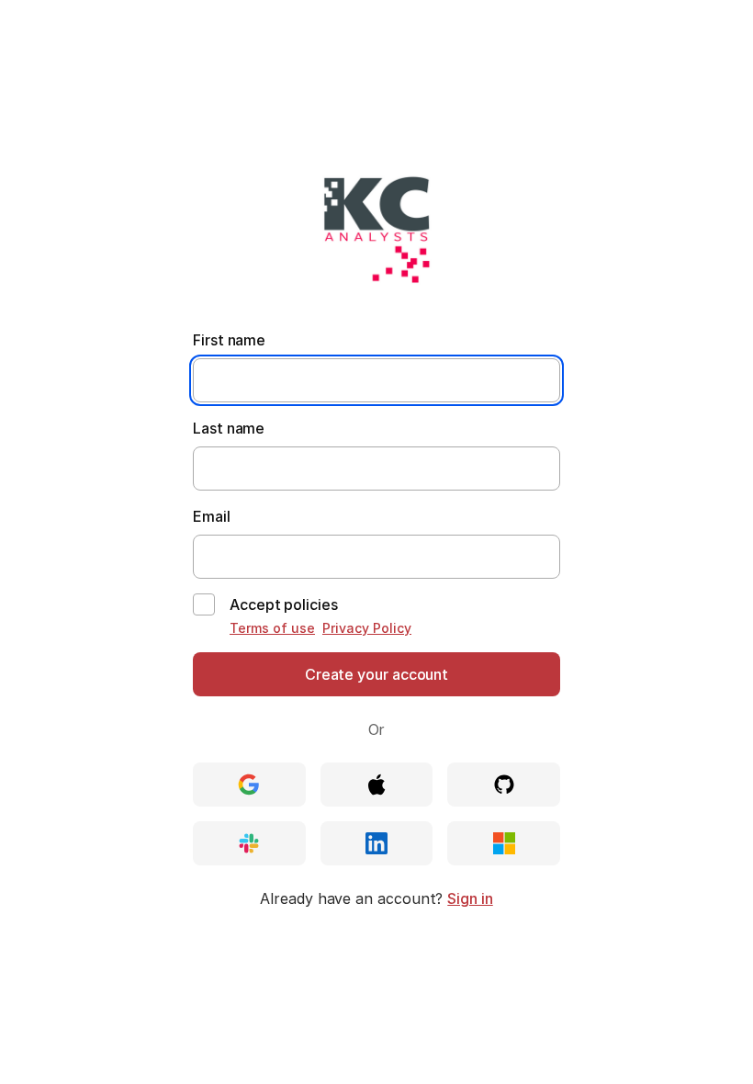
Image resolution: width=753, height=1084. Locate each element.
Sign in (469, 898)
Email (211, 516)
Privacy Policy (366, 628)
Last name (228, 428)
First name (229, 340)
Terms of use (272, 628)
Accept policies (284, 604)
